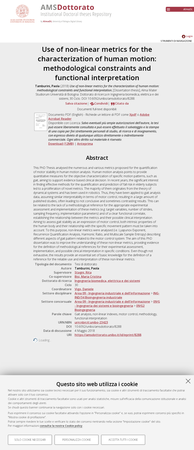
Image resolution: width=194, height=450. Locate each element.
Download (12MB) (61, 144)
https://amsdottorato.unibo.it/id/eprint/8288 (108, 335)
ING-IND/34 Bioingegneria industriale (117, 295)
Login (189, 36)
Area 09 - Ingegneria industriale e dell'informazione (112, 293)
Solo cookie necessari (30, 439)
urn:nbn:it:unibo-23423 (91, 322)
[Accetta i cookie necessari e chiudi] (188, 381)
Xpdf (132, 114)
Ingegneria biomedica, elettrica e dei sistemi (107, 281)
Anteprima (85, 144)
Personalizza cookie (76, 439)
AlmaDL (188, 9)
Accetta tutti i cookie (123, 439)
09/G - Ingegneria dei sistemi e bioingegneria (117, 303)
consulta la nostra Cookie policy (61, 426)
